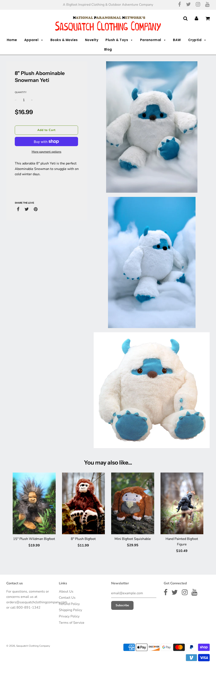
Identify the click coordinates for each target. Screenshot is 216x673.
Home (12, 40)
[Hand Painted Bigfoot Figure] (182, 503)
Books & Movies (64, 40)
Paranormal (151, 40)
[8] (83, 503)
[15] (34, 503)
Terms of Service (71, 622)
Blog (108, 49)
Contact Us (67, 597)
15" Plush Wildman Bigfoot (34, 539)
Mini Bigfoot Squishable (133, 539)
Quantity (21, 92)
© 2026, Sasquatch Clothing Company (28, 646)
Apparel (31, 40)
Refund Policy (69, 604)
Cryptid (195, 40)
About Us (66, 591)
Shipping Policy (70, 610)
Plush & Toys (117, 40)
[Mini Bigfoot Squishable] (132, 503)
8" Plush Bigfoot (83, 539)
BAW (177, 40)
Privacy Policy (69, 616)
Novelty (92, 40)
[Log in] (196, 18)
